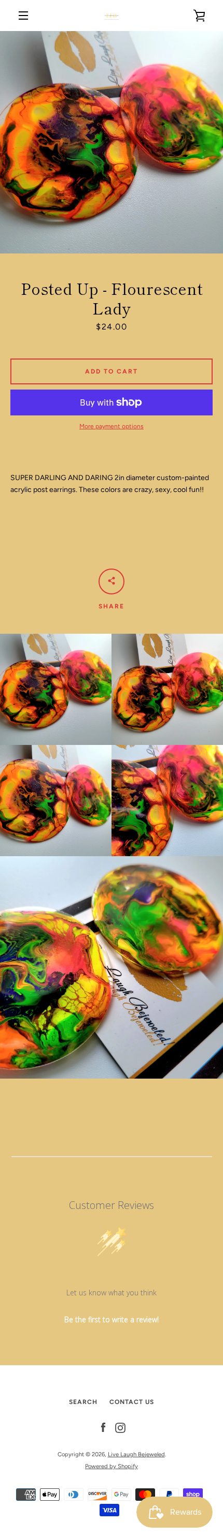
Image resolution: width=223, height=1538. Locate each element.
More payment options (111, 426)
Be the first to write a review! (111, 1319)
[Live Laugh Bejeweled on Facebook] (103, 1427)
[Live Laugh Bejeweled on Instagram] (120, 1427)
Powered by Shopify (111, 1466)
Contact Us (131, 1402)
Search (83, 1402)
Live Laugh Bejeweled (136, 1454)
